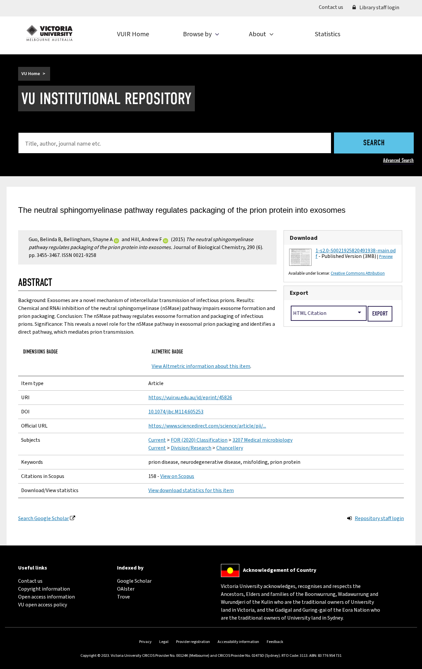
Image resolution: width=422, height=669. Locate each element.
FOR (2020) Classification (199, 440)
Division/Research (191, 448)
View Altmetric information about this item (201, 366)
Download (303, 238)
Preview (386, 257)
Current (157, 440)
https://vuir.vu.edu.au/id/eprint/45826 (190, 397)
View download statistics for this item (191, 490)
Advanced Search (398, 160)
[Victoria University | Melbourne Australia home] (49, 33)
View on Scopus (177, 476)
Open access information (46, 596)
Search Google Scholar (43, 518)
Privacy (145, 642)
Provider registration (193, 642)
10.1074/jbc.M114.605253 (175, 411)
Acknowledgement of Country (279, 570)
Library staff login (378, 7)
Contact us (333, 7)
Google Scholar (134, 581)
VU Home (30, 73)
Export (299, 293)
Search (374, 143)
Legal (163, 642)
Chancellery (229, 448)
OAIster (126, 589)
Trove (123, 596)
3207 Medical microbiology (262, 440)
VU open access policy (42, 604)
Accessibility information (238, 642)
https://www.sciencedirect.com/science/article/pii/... (207, 426)
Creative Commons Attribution (358, 273)
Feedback (275, 642)
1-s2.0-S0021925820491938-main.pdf (356, 253)
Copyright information (44, 589)
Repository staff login (379, 518)
